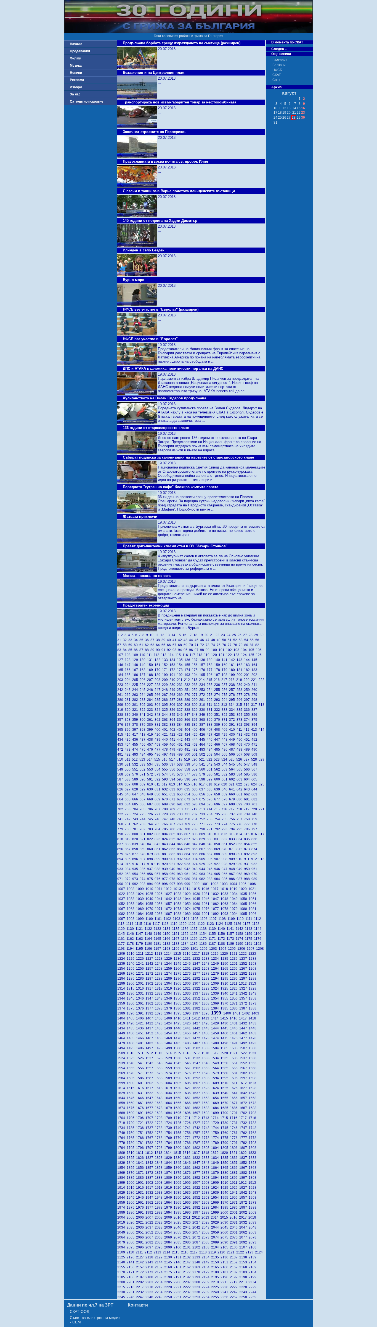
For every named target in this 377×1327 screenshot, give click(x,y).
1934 (169, 1193)
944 (203, 869)
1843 (159, 1163)
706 (151, 809)
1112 (258, 919)
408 (218, 730)
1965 (178, 1202)
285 (158, 700)
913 (262, 859)
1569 (122, 1073)
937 (151, 869)
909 (233, 859)
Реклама (77, 80)
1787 (197, 1143)
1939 (216, 1193)
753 (210, 819)
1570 (131, 1073)
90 (158, 650)
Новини (76, 73)
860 (151, 849)
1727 (197, 1123)
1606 (187, 1083)
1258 (159, 968)
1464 (122, 1038)
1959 (122, 1202)
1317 (150, 988)
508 (247, 754)
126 (259, 655)
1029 (187, 894)
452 (254, 739)
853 (240, 844)
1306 (187, 983)
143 (240, 660)
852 (233, 844)
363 (165, 720)
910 (240, 859)
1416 (234, 1018)
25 (235, 635)
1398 (206, 1013)
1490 (225, 1043)
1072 (169, 909)
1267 (244, 968)
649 (151, 794)
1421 (140, 1023)
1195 (140, 949)
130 (143, 660)
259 (247, 690)
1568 (253, 1068)
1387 (244, 1008)
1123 (211, 924)
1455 (178, 1033)
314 (232, 705)
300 (128, 705)
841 (151, 844)
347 (188, 715)
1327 (244, 988)
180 (233, 670)
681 (247, 799)
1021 (252, 889)
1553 (253, 1063)
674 (195, 799)
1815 (178, 1153)
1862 (197, 1168)
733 (203, 814)
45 (197, 640)
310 (203, 705)
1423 (159, 1023)
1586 (140, 1078)
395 (121, 730)
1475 (225, 1038)
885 (195, 854)
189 (158, 675)
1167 (176, 939)
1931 (140, 1193)
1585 (131, 1078)
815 (247, 834)
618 (210, 784)
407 (210, 730)
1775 (225, 1138)
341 (143, 715)
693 (195, 804)
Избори (76, 87)
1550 (225, 1063)
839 (136, 844)
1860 (178, 1168)
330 (203, 710)
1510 (131, 1053)
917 (143, 864)
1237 (244, 959)
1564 (216, 1068)
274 (218, 695)
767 (173, 824)
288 (180, 700)
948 (233, 869)
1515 (178, 1053)
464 (203, 744)
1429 (216, 1023)
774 (225, 824)
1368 (206, 1003)
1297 (244, 978)
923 (188, 864)
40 (169, 640)
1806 (234, 1148)
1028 (178, 894)
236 (218, 685)
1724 (169, 1123)
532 (136, 764)
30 (262, 635)
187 (143, 675)
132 (158, 660)
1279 (216, 973)
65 (164, 645)
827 (188, 839)
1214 (168, 954)
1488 (206, 1043)
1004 (234, 884)
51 (230, 640)
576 (180, 774)
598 (203, 779)
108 (128, 655)
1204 (223, 949)
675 (203, 799)
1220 (225, 954)
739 (247, 814)
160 (225, 665)
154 (180, 665)
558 (188, 769)
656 (203, 794)
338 (121, 715)
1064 (234, 904)
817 (262, 834)
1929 (122, 1193)
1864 (216, 1168)
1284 (122, 978)
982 (203, 879)
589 (136, 779)
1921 (187, 1188)
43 (186, 640)
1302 (150, 983)
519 (188, 759)
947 (225, 869)
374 (247, 720)
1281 (234, 973)
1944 (122, 1197)
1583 (253, 1073)
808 (195, 834)
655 (195, 794)
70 (192, 645)
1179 (140, 944)
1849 (216, 1163)
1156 (222, 934)
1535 (225, 1058)
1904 (169, 1183)
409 (225, 730)
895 (128, 859)
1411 (187, 1018)
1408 (159, 1018)
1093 (225, 914)
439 (158, 739)
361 (151, 720)
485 (218, 749)
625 (262, 784)
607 (128, 784)
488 (240, 749)
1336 (187, 993)
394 (254, 725)
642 (240, 789)
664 (121, 799)
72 (203, 645)
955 (143, 874)
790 (203, 829)
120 (215, 655)
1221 (234, 954)
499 (180, 754)
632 (165, 789)
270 (188, 695)
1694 (169, 1113)
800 (136, 834)
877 (136, 854)
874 (254, 849)
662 (247, 794)
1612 (243, 1083)
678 (225, 799)
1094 (234, 914)
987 (240, 879)
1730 (225, 1123)
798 (121, 834)
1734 (122, 1128)
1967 (197, 1202)
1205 (232, 949)
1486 (187, 1043)
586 (254, 774)
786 (173, 829)
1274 (169, 973)
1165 (158, 939)
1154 (203, 934)
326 (173, 710)
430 (233, 735)
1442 (197, 1028)
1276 (187, 973)
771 (203, 824)
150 (151, 665)
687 (151, 804)
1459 (216, 1033)
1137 (194, 929)
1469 (169, 1038)
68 (181, 645)
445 (203, 739)
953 (128, 874)
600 (218, 779)
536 (165, 764)
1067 (122, 909)
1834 (216, 1158)
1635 (178, 1093)
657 (210, 794)
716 (225, 809)
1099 (140, 919)
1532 (197, 1058)
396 (128, 730)
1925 (225, 1188)
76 (225, 645)
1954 (216, 1197)
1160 (258, 934)
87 (142, 650)
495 (151, 754)
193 (188, 675)
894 (121, 859)
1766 (140, 1138)
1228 (159, 959)
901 (173, 859)
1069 (140, 909)
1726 (187, 1123)
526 (240, 759)
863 (173, 849)
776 (240, 824)
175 (195, 670)
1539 (122, 1063)
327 (180, 710)
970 (254, 874)
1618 (159, 1088)
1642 (244, 1093)
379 (143, 725)
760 (121, 824)
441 (173, 739)
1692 (150, 1113)
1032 (216, 894)
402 (173, 730)
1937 (197, 1193)
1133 (158, 929)
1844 (169, 1163)
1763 (253, 1133)
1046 (206, 899)
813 (232, 834)
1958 (253, 1197)
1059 (187, 904)
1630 (131, 1093)
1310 (225, 983)
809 (203, 834)
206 (143, 680)
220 (247, 680)
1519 (215, 1053)
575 (173, 774)
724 (136, 814)
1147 (140, 934)
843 (165, 844)
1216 (187, 954)
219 (240, 680)
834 (240, 839)
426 (203, 735)
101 (222, 650)
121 (222, 655)
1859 (169, 1168)
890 (233, 854)
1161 (121, 939)
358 (128, 720)
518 (180, 759)
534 (151, 764)
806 (180, 834)
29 (257, 635)
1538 (253, 1058)
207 (151, 680)
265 (151, 695)
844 (173, 844)
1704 (122, 1118)
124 (244, 655)
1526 (140, 1058)
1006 (252, 884)
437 (143, 739)
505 (225, 754)
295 (233, 700)
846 (188, 844)
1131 (140, 929)
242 (121, 690)
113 (164, 655)
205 (136, 680)
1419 (122, 1023)
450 (240, 739)
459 (165, 744)
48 (214, 640)
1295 (225, 978)
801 (143, 834)
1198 (167, 949)
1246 (187, 964)
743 (136, 819)
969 (247, 874)
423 (180, 735)
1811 (140, 1153)
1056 (159, 904)
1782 (150, 1143)
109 (136, 655)
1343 (253, 993)
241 (254, 685)
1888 (159, 1178)
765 (158, 824)
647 (136, 794)
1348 (159, 998)
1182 (167, 944)
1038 (131, 899)
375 (254, 720)
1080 (244, 909)
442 (180, 739)
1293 (206, 978)
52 (236, 640)
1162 (131, 939)
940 (173, 869)
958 (165, 874)
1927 (244, 1188)
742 (128, 819)
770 (195, 824)
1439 (169, 1028)
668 (151, 799)
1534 (216, 1058)
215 (210, 680)
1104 (186, 919)
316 (247, 705)
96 (192, 650)
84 (125, 650)
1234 (216, 959)
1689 (122, 1113)
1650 (178, 1098)
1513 (159, 1053)
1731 (234, 1123)
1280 (225, 973)
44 (192, 640)
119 (207, 655)
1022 (122, 894)
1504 (216, 1048)
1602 (150, 1083)
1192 (258, 944)
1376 (140, 1008)
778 (254, 824)
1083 (131, 914)
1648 (159, 1098)
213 (195, 680)
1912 (243, 1183)
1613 (252, 1083)
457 (151, 744)
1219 (215, 954)
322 (143, 710)
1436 (140, 1028)
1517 (196, 1053)
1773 (206, 1138)
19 (202, 635)
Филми (75, 58)
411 (240, 730)
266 (158, 695)
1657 (244, 1098)
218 (232, 680)
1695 (178, 1113)
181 (240, 670)
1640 (225, 1093)
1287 (150, 978)
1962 (150, 1202)
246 (151, 690)
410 (233, 730)
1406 (140, 1018)
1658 (253, 1098)
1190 (240, 944)
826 (180, 839)
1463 (253, 1033)
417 (136, 735)
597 (195, 779)
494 (143, 754)
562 (218, 769)
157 (203, 665)
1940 (225, 1193)
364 (173, 720)
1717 (243, 1118)
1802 (197, 1148)
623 (247, 784)
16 (185, 635)
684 (128, 804)
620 (225, 784)
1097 (122, 919)
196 (210, 675)
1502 (197, 1048)
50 (225, 640)
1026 (159, 894)
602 (233, 779)
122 (229, 655)
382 (165, 725)
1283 (253, 973)
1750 (131, 1133)
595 (180, 779)
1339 (216, 993)
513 (143, 759)
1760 (225, 1133)
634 (180, 789)
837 (121, 844)
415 (121, 735)
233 (195, 685)
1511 (140, 1053)
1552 (244, 1063)
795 (240, 829)
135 (180, 660)
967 (233, 874)
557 (180, 769)
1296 (234, 978)
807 (188, 834)
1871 (140, 1173)
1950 (178, 1197)
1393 (159, 1013)
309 (195, 705)
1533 (206, 1058)
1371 (234, 1003)
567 (254, 769)
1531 (187, 1058)
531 (128, 764)
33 (131, 640)
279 (254, 695)
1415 (225, 1018)
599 (210, 779)
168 (143, 670)
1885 (131, 1178)
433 (254, 735)
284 (151, 700)
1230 (178, 959)
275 (225, 695)
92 (169, 650)
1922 (197, 1188)
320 (128, 710)
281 (128, 700)
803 (158, 834)
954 (136, 874)
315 (240, 705)
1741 (187, 1128)
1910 (225, 1183)
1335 (178, 993)
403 (180, 730)
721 (262, 809)
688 (158, 804)
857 (128, 849)
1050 (244, 899)
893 (254, 854)
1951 (187, 1197)
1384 (216, 1008)
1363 (159, 1003)
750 (188, 819)
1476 (234, 1038)
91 (164, 650)
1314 (122, 988)
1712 (196, 1118)
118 (200, 655)
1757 (197, 1133)
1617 (150, 1088)
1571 (140, 1073)
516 (165, 759)
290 (195, 700)
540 (195, 764)
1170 (203, 939)
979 (180, 879)
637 (203, 789)
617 (202, 784)
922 (180, 864)
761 (128, 824)
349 (203, 715)
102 (229, 650)
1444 (216, 1028)
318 (262, 705)
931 (247, 864)
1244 (169, 964)
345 (173, 715)
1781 (140, 1143)
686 (143, 804)
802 (151, 834)
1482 (150, 1043)
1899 (122, 1183)
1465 (131, 1038)
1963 (159, 1202)
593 (165, 779)
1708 (159, 1118)
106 (259, 650)
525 (232, 759)
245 (143, 690)
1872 (150, 1173)
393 (247, 725)
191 (173, 675)
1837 (244, 1158)
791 (210, 829)
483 (203, 749)
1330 (131, 993)
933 (121, 869)
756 (233, 819)
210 (173, 680)
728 (165, 814)
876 (128, 854)
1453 (159, 1033)
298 (254, 700)
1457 (197, 1033)
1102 (168, 919)
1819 (215, 1153)
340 (136, 715)
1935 (178, 1193)
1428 (206, 1023)
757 (240, 819)
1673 (253, 1103)
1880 (225, 1173)
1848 (206, 1163)
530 (121, 764)
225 (136, 685)
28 (251, 635)
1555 (131, 1068)
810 (210, 834)
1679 (169, 1108)
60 (136, 645)
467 (225, 744)
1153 (194, 934)
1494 (122, 1048)
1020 (243, 889)
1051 (253, 899)
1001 (206, 884)
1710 (178, 1118)
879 (151, 854)
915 (128, 864)
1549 (216, 1063)
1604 (169, 1083)
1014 (187, 889)
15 (179, 635)
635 (188, 789)
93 (175, 650)
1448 (253, 1028)
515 (158, 759)
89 (153, 650)
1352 (197, 998)
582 (225, 774)
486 (225, 749)
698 (233, 804)
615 (188, 784)
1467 (150, 1038)
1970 (225, 1202)
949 (240, 869)
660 (233, 794)
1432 (244, 1023)
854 (247, 844)
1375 (131, 1008)
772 (210, 824)
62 (147, 645)
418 (143, 735)
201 (247, 675)
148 (136, 665)
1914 (122, 1188)
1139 (212, 929)
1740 (178, 1128)
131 (151, 660)
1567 (244, 1068)
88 (147, 650)
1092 (216, 914)
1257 (150, 968)
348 (195, 715)
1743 (206, 1128)
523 (217, 759)
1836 (234, 1158)
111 (150, 655)
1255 (131, 968)
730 (180, 814)
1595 (225, 1078)
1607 (197, 1083)
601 (225, 779)
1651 (187, 1098)
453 (121, 744)
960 (180, 874)
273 (210, 695)
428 (218, 735)
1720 (131, 1123)
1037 (122, 899)
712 (195, 809)
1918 (159, 1188)
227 (151, 685)
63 (153, 645)
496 (158, 754)
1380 (178, 1008)
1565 (225, 1068)
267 (165, 695)
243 (128, 690)
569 (128, 774)
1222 (243, 954)
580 (210, 774)
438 (151, 739)
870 (225, 849)
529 (262, 759)
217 (225, 680)
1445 (225, 1028)
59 (131, 645)
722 (121, 814)
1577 (197, 1073)
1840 (131, 1163)
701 (254, 804)
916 (136, 864)
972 (128, 879)
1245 (178, 964)
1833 (206, 1158)
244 (136, 690)
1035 (244, 894)
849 (210, 844)
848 (203, 844)
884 (188, 854)
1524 (122, 1058)
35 (142, 640)
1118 (165, 924)
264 (143, 695)
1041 (159, 899)
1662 (150, 1103)
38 (158, 640)
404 (188, 730)
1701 (234, 1113)
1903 (159, 1183)
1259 (169, 968)
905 (203, 859)
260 (254, 690)
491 (121, 754)
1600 (131, 1083)
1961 (140, 1202)
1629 (122, 1093)
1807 (244, 1148)
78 (236, 645)
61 (142, 645)
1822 (243, 1153)
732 (195, 814)
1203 (214, 949)
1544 (169, 1063)
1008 (131, 889)
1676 (140, 1108)
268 (173, 695)
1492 (244, 1043)
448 (225, 739)
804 (165, 834)
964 (210, 874)
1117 (157, 924)
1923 (206, 1188)
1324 (216, 988)
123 (237, 655)
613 (173, 784)
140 (218, 660)
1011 (159, 889)
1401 (237, 1013)
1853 (253, 1163)
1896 (234, 1178)
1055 (150, 904)
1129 (121, 929)
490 (254, 749)
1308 (206, 983)
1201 (195, 949)
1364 (169, 1003)
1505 (225, 1048)
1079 (234, 909)
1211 (140, 954)
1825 (131, 1158)
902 (180, 859)
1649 (169, 1098)
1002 (215, 884)
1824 (122, 1158)
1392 (150, 1013)
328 (188, 710)
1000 (196, 884)
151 (158, 665)
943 (195, 869)
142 (233, 660)
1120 (183, 924)
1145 (121, 934)
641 (233, 789)
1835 (225, 1158)
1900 (131, 1183)
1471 (187, 1038)
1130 (131, 929)
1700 (225, 1113)
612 (165, 784)
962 (195, 874)
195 (203, 675)
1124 (220, 924)
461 (180, 744)
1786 (187, 1143)
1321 (187, 988)
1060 (197, 904)
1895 (225, 1178)
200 (240, 675)
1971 (234, 1202)
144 (247, 660)
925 (203, 864)
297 (247, 700)
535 (158, 764)
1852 (244, 1163)
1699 (216, 1113)
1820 (225, 1153)
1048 (225, 899)
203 (121, 680)
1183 (176, 944)
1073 (178, 909)
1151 (176, 934)
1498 (159, 1048)
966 (225, 874)
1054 (140, 904)
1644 (122, 1098)
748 (173, 819)
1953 (206, 1197)
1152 (185, 934)
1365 (178, 1003)
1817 (196, 1153)
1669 (216, 1103)
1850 (225, 1163)
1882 (244, 1173)
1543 (159, 1063)
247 (158, 690)
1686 (234, 1108)
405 (195, 730)
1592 (197, 1078)
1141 (231, 929)
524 (225, 759)
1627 (244, 1088)
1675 (131, 1108)
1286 (140, 978)
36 (147, 640)
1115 (139, 924)
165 (121, 670)
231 (180, 685)
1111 (249, 919)
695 (210, 804)
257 (233, 690)
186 (136, 675)
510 (121, 759)
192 (180, 675)
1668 (206, 1103)
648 (143, 794)
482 (195, 749)
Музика (76, 65)
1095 (244, 914)
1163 (140, 939)
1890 (178, 1178)
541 (203, 764)
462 (188, 744)
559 (195, 769)
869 (218, 849)
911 (247, 859)
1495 (131, 1048)
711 (188, 809)
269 (180, 695)
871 (233, 849)
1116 (148, 924)
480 (180, 749)
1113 (121, 924)
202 (254, 675)
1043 (178, 899)
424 (188, 735)
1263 (206, 968)
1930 (131, 1193)
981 (195, 879)
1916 (140, 1188)
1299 (122, 983)
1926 (234, 1188)
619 (217, 784)
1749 (122, 1133)
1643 (253, 1093)
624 (255, 784)
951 (254, 869)
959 (173, 874)
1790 (225, 1143)
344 (165, 715)
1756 (187, 1133)
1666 (187, 1103)
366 (188, 720)
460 (173, 744)
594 (173, 779)
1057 (169, 904)
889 (225, 854)
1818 (206, 1153)
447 (218, 739)
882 (173, 854)
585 (247, 774)
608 (136, 784)
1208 (260, 949)
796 (247, 829)
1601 (140, 1083)
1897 (244, 1178)
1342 (244, 993)
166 (128, 670)
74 (214, 645)
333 (225, 710)
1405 (131, 1018)
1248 (206, 964)
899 (158, 859)
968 (240, 874)
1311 (234, 983)
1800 (178, 1148)
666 (136, 799)
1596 (234, 1078)
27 (246, 635)
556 (173, 769)
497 (165, 754)
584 (240, 774)
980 (188, 879)
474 (136, 749)
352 (225, 715)
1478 (253, 1038)
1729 (216, 1123)
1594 (216, 1078)
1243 (159, 964)
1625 (225, 1088)
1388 (253, 1008)
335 (240, 710)
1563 (206, 1068)
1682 (197, 1108)
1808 (253, 1148)
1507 (244, 1048)
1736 (140, 1128)
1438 (159, 1028)
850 (218, 844)
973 (136, 879)
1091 (206, 914)
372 (233, 720)
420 (158, 735)
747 (165, 819)
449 (233, 739)
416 (128, 735)
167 (136, 670)
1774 (216, 1138)
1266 (234, 968)
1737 (150, 1128)
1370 (225, 1003)
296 (240, 700)
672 (180, 799)
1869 (122, 1173)
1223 (252, 954)
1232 (197, 959)
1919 (169, 1188)
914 (121, 864)
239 (240, 685)
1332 (150, 993)
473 (128, 749)
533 (143, 764)
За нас (75, 94)
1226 (140, 959)
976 (158, 879)
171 (165, 670)
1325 (225, 988)
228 (158, 685)
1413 (206, 1018)
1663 (159, 1103)
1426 (187, 1023)
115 (178, 655)
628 (136, 789)
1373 (253, 1003)
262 (128, 695)
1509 (122, 1053)
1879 (216, 1173)
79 (241, 645)
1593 (206, 1078)
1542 (150, 1063)
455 (136, 744)
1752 (150, 1133)
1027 (169, 894)
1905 (178, 1183)
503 (210, 754)
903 (188, 859)
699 (240, 804)
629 (143, 789)
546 (240, 764)
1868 (253, 1168)
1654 (216, 1098)
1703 (253, 1113)
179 (225, 670)
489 (247, 749)
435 (128, 739)
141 (225, 660)
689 (165, 804)
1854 (122, 1168)
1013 (178, 889)
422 (173, 735)
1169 (194, 939)
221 (255, 680)
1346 (140, 998)
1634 (169, 1093)
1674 (122, 1108)
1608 (206, 1083)
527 (247, 759)
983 (210, 879)
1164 (149, 939)
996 (165, 884)
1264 (216, 968)
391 (233, 725)
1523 (252, 1053)
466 (218, 744)
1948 (159, 1197)
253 (203, 690)
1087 (169, 914)
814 (240, 834)
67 (175, 645)
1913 (252, 1183)
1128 (256, 924)
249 (173, 690)
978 (173, 879)
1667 (197, 1103)
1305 (178, 983)
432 (247, 735)
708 (165, 809)
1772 (197, 1138)
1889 (169, 1178)
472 (121, 749)
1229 (169, 959)
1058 (178, 904)
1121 (192, 924)
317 (255, 705)
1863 (206, 1168)
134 (173, 660)
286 (165, 700)
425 (195, 735)
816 (255, 834)
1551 (234, 1063)
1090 (197, 914)
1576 (187, 1073)
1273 (159, 973)
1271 (140, 973)
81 (252, 645)
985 (225, 879)
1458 (206, 1033)
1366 (187, 1003)
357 (121, 720)
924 (195, 864)
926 (210, 864)
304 (158, 705)
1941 (234, 1193)
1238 (253, 959)
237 (225, 685)
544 (225, 764)
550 (128, 769)
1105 (195, 919)
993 (143, 884)
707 (158, 809)
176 (203, 670)
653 (180, 794)
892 (247, 854)
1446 (234, 1028)
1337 (197, 993)
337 (254, 710)
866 (195, 849)
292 (210, 700)
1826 (140, 1158)
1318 (159, 988)
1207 (251, 949)
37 (153, 640)
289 (188, 700)
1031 (206, 894)
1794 (122, 1148)
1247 (197, 964)
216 (217, 680)
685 (136, 804)
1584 (122, 1078)
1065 (244, 904)
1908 (206, 1183)
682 (254, 799)
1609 (216, 1083)
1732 (244, 1123)
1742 (197, 1128)
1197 (158, 949)
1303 (159, 983)
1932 (150, 1193)
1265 (225, 968)
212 (188, 680)
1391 (140, 1013)
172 (173, 670)
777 (247, 824)
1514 (168, 1053)
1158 (240, 934)
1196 (149, 949)
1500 (178, 1048)
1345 (131, 998)
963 (203, 874)
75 (219, 645)
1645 (131, 1098)
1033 (225, 894)
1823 (252, 1153)
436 (136, 739)
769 (188, 824)
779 (121, 829)
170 (158, 670)
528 (255, 759)
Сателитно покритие (86, 101)
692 (188, 804)
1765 (131, 1138)
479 (173, 749)
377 (128, 725)
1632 (150, 1093)
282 (136, 700)
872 (240, 849)
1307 (197, 983)
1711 (187, 1118)
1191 (249, 944)
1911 (234, 1183)
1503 (206, 1048)
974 (143, 879)
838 (128, 844)
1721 (140, 1123)
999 (188, 884)
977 (165, 879)
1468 (159, 1038)
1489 (216, 1043)
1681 (187, 1108)
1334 (169, 993)
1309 (216, 983)
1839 (122, 1163)
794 (233, 829)
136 (188, 660)
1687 (244, 1108)
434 (121, 739)
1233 (206, 959)
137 (195, 660)
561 (210, 769)
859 (143, 849)
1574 (169, 1073)
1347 (150, 998)
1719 (122, 1123)
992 (136, 884)
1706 (140, 1118)
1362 (150, 1003)
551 (136, 769)
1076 (206, 909)
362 (158, 720)
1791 (234, 1143)
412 (247, 730)
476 (151, 749)
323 (151, 710)
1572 (150, 1073)
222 (262, 680)
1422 (150, 1023)
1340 (225, 993)
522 (210, 759)
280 (121, 700)
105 (252, 650)
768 (180, 824)
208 (158, 680)
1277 (197, 973)
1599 (122, 1083)
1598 (253, 1078)
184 (121, 675)
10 (152, 635)
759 (254, 819)
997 (173, 884)
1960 (131, 1202)
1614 (122, 1088)
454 (128, 744)
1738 (159, 1128)
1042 (169, 899)
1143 (249, 929)
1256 (140, 968)
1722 (150, 1123)
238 (233, 685)
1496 (140, 1048)
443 (188, 739)
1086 (159, 914)
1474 (216, 1038)
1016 (206, 889)
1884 (122, 1178)
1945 (131, 1197)
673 (188, 799)
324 (158, 710)
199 (233, 675)
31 (120, 640)
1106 (204, 919)
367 (195, 720)
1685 (225, 1108)
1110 (241, 919)
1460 (225, 1033)
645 (121, 794)
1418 (252, 1018)
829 (203, 839)
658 (218, 794)
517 (173, 759)
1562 (197, 1068)
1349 (169, 998)
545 (233, 764)
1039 (140, 899)
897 (143, 859)
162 (240, 665)
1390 (131, 1013)
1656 (234, 1098)
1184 (185, 944)
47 (208, 640)
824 (165, 839)
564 (233, 769)
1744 (216, 1128)
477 (158, 749)
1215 (178, 954)
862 (165, 849)
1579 (216, 1073)
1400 (228, 1013)
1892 (197, 1178)
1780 (131, 1143)
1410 (178, 1018)
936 (143, 869)
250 (180, 690)
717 (232, 809)
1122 (201, 924)
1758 (206, 1133)
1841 (140, 1163)
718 (240, 809)
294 (225, 700)
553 (151, 769)
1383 (206, 1008)
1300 (131, 983)
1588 (159, 1078)
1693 (159, 1113)
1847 (197, 1163)
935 (136, 869)
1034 (234, 894)
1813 (159, 1153)
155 (188, 665)
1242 (150, 964)
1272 (150, 973)
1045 (197, 899)
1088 (178, 914)
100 (215, 650)
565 (240, 769)
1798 (159, 1148)
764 (151, 824)
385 (188, 725)
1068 (131, 909)
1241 (140, 964)
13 (168, 635)
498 (173, 754)
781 (136, 829)
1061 (206, 904)
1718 (252, 1118)
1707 (150, 1118)
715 (217, 809)
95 (186, 650)
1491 (234, 1043)
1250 (225, 964)
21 (213, 635)
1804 (216, 1148)
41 (175, 640)
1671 (234, 1103)
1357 (244, 998)
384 (180, 725)
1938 (206, 1193)
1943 (253, 1193)
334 (233, 710)
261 (121, 695)
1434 (122, 1028)
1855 (131, 1168)
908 (225, 859)
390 (225, 725)
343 (158, 715)
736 (225, 814)
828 (195, 839)
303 (151, 705)
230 (173, 685)
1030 (197, 894)
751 (195, 819)
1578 (206, 1073)
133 (165, 660)
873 (247, 849)
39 (164, 640)
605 (254, 779)
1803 (206, 1148)
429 (225, 735)
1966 (187, 1202)
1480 (131, 1043)
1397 (197, 1013)
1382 (197, 1008)
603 (240, 779)
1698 (206, 1113)
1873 (159, 1173)
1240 (131, 964)
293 (218, 700)
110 (143, 655)
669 (158, 799)
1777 (244, 1138)
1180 (149, 944)
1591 (187, 1078)
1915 (131, 1188)
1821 (234, 1153)
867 (203, 849)
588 (128, 779)
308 (188, 705)
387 (203, 725)
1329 (122, 993)
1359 (122, 1003)
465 (210, 744)
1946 (140, 1197)
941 (180, 869)
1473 (206, 1038)
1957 (244, 1197)
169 (151, 670)
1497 (150, 1048)
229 (165, 685)
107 (121, 655)
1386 (234, 1008)
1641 (234, 1093)
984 (218, 879)
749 (180, 819)
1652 (197, 1098)
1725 (178, 1123)
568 (121, 774)
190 (165, 675)
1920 (178, 1188)
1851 (234, 1163)
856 (121, 849)
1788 (206, 1143)
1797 (150, 1148)
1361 (140, 1003)
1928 (253, 1188)
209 (165, 680)
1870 (131, 1173)
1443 (206, 1028)
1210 (131, 954)
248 (165, 690)
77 (230, 645)
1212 (150, 954)
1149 (158, 934)
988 (247, 879)
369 (210, 720)
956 (151, 874)
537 (173, 764)
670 (165, 799)
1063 (225, 904)
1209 (122, 954)
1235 (225, 959)
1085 (150, 914)
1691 (140, 1113)
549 (121, 769)
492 (128, 754)
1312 (243, 983)
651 (165, 794)
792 (218, 829)
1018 (225, 889)
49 (219, 640)
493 (136, 754)
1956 (234, 1197)
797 (254, 829)
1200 (185, 949)
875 (121, 854)
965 (218, 874)
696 (218, 804)
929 (233, 864)
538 (180, 764)
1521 (234, 1053)
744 (143, 819)
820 (136, 839)
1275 (178, 973)
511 (128, 759)
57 (120, 645)
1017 (215, 889)
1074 (187, 909)
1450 (131, 1033)
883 (180, 854)
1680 (178, 1108)
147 (128, 665)
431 (240, 735)
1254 (122, 968)
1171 (212, 939)
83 (120, 650)
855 (254, 844)
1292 (197, 978)
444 (195, 739)
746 (158, 819)
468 (233, 744)
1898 (253, 1178)
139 (210, 660)
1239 (122, 964)
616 (195, 784)
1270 (131, 973)
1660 (131, 1103)
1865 (225, 1168)
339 (128, 715)
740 (254, 814)
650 (158, 794)
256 (225, 690)
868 (210, 849)
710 (180, 809)
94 (181, 650)
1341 (234, 993)
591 (151, 779)
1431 (234, 1023)
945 (210, 869)
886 (203, 854)
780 (128, 829)
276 (233, 695)
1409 (169, 1018)
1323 (206, 988)
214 (202, 680)
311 (210, 705)
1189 (231, 944)
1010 (150, 889)
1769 (169, 1138)
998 (180, 884)
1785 (178, 1143)
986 (233, 879)
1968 (206, 1202)
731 (188, 814)
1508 (253, 1048)
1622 (197, 1088)
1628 (253, 1088)
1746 (234, 1128)
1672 (244, 1103)
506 (233, 754)
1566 (234, 1068)
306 (173, 705)
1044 (187, 899)
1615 (131, 1088)
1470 (178, 1038)
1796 (140, 1148)
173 (180, 670)
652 (173, 794)
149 (143, 665)
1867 (244, 1168)
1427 (197, 1023)
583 (233, 774)
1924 (216, 1188)
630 (151, 789)
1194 (131, 949)
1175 (249, 939)
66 (169, 645)
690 (173, 804)
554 (158, 769)
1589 (169, 1078)
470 (247, 744)
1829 (169, 1158)
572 (151, 774)
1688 (253, 1108)
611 (158, 784)
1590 (178, 1078)
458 (158, 744)
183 (254, 670)
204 (128, 680)
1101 (159, 919)
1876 (187, 1173)
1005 (243, 884)
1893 (206, 1178)
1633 (159, 1093)
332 (218, 710)
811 (217, 834)
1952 (197, 1197)
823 (158, 839)
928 (225, 864)
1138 (203, 929)
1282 (244, 973)
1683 (206, 1108)
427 (210, 735)
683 (121, 804)
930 (240, 864)
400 (158, 730)
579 (203, 774)
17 (190, 635)
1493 (253, 1043)
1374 (122, 1008)
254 (210, 690)
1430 (225, 1023)
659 (225, 794)
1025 (150, 894)
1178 (131, 944)
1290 (178, 978)
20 (207, 635)
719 (247, 809)
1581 (234, 1073)
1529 (169, 1058)
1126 (238, 924)
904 (195, 859)
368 (203, 720)
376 (121, 725)
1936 (187, 1193)
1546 (187, 1063)
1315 (131, 988)
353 (233, 715)
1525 (131, 1058)
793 (225, 829)
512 (135, 759)
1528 (159, 1058)
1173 (231, 939)
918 (151, 864)
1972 (244, 1202)
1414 (215, 1018)
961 (188, 874)
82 (257, 645)
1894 (216, 1178)
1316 (140, 988)
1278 (206, 973)
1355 (225, 998)
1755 (178, 1133)
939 (165, 869)
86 (136, 650)
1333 (159, 993)
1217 (196, 954)
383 (173, 725)
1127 (247, 924)
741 (121, 819)
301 (136, 705)
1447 (244, 1028)
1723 (159, 1123)
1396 (187, 1013)
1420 (131, 1023)
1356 (234, 998)
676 (210, 799)
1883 (253, 1173)
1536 (234, 1058)
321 (136, 710)
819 (128, 839)
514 (150, 759)
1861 (187, 1168)
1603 (159, 1083)
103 (237, 650)
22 (218, 635)
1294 (216, 978)
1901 (140, 1183)
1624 (216, 1088)
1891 (187, 1178)
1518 (206, 1053)
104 (244, 650)
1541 (140, 1063)
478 (165, 749)
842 (158, 844)
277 (240, 695)
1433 (253, 1023)
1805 (225, 1148)
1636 (187, 1093)
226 (143, 685)
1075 (197, 909)
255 (218, 690)
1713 (206, 1118)
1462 (244, 1033)
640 (225, 789)
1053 (131, 904)
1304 (169, 983)
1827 (150, 1158)
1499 (169, 1048)
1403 (255, 1013)
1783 (159, 1143)
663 (254, 794)
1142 (240, 929)
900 (165, 859)
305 (165, 705)
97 (197, 650)
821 (143, 839)
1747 (244, 1128)
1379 (169, 1008)
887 (210, 854)
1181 (158, 944)
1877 (197, 1173)
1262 (197, 968)
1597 (244, 1078)
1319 (169, 988)
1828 (159, 1158)
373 (240, 720)
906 (210, 859)
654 (188, 794)
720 (255, 809)
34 (136, 640)
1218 (206, 954)
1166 (167, 939)
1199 (176, 949)
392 (240, 725)
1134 (167, 929)
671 (173, 799)
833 (233, 839)
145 (254, 660)
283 (143, 700)
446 (210, 739)
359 (136, 720)
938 (158, 869)
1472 (197, 1038)
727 (158, 814)
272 (203, 695)
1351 (187, 998)
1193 (121, 949)
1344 (122, 998)
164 (254, 665)
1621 (187, 1088)
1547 (197, 1063)
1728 (206, 1123)
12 (163, 635)
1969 (216, 1202)
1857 (150, 1168)
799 (128, 834)
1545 (178, 1063)
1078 (225, 909)
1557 (150, 1068)
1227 (150, 959)
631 (158, 789)
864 (180, 849)
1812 (150, 1153)
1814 (168, 1153)
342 (151, 715)
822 (151, 839)
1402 (246, 1013)
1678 (159, 1108)
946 (218, 869)
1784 (169, 1143)
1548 (206, 1063)
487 (233, 749)
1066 (253, 904)
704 (136, 809)
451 (247, 739)
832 (225, 839)
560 (203, 769)
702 (121, 809)
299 (121, 705)
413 (255, 730)
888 (218, 854)
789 (195, 829)
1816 (187, 1153)
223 (121, 685)
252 (195, 690)
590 (143, 779)
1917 (150, 1188)
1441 (187, 1028)
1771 (187, 1138)
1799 (169, 1148)
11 (157, 635)
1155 (212, 934)
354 (240, 715)
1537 (244, 1058)
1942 (244, 1193)
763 (143, 824)
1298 (253, 978)
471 (254, 744)
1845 (178, 1163)
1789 (216, 1143)
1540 (131, 1063)
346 (180, 715)
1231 (187, 959)
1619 (169, 1088)
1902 (150, 1183)
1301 (140, 983)
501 (195, 754)
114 (171, 655)
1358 (253, 998)
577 (188, 774)
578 (195, 774)
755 (225, 819)
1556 (140, 1068)
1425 (178, 1023)
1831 (187, 1158)
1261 (187, 968)
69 (186, 645)
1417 (243, 1018)
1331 (140, 993)
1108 (222, 919)
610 (151, 784)
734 (210, 814)
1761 (234, 1133)
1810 (131, 1153)
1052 (122, 904)
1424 (169, 1023)
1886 (140, 1178)
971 (121, 879)
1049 (234, 899)
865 (188, 849)
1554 (122, 1068)
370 (218, 720)
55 (252, 640)
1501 (187, 1048)
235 (210, 685)
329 (195, 710)
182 (247, 670)
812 (225, 834)
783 (151, 829)
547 (247, 764)
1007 (122, 889)
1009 (140, 889)
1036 (253, 894)
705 (143, 809)
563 (225, 769)
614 (180, 784)
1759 (216, 1133)
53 (241, 640)
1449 (122, 1033)
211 (180, 680)
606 (121, 784)
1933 (159, 1193)
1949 (169, 1197)
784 (158, 829)
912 (255, 859)
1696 (187, 1113)
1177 (121, 944)
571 (143, 774)
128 (128, 660)
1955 (225, 1197)
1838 (253, 1158)
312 (217, 705)
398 (143, 730)
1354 (216, 998)
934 (128, 869)
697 (225, 804)
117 (193, 655)
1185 (194, 944)
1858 (159, 1168)
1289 (169, 978)
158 (210, 665)
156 (195, 665)
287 (173, 700)
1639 (216, 1093)
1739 (169, 1128)
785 (165, 829)
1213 (159, 954)
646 (128, 794)
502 (203, 754)
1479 (122, 1043)
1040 (150, 899)
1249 (216, 964)
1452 (150, 1033)
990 (121, 884)
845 (180, 844)
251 (188, 690)
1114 (130, 924)
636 (195, 789)
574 (165, 774)
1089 (187, 914)
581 (218, 774)
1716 (234, 1118)
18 (196, 635)
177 (210, 670)
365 (180, 720)
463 (195, 744)
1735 (131, 1128)
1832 (197, 1158)
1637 (197, 1093)
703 (128, 809)
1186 (203, 944)
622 (240, 784)
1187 (212, 944)
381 (158, 725)
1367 (197, 1003)
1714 (215, 1118)
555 (165, 769)
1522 (243, 1053)
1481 (140, 1043)
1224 (122, 959)
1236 (234, 959)
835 (247, 839)
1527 (150, 1058)
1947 (150, 1197)
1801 (187, 1148)
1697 (197, 1113)
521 (202, 759)
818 (121, 839)
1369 (216, 1003)
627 (128, 789)
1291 (187, 978)
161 (233, 665)
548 (254, 764)
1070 (150, 909)
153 (173, 665)
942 (188, 869)
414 (262, 730)
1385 (225, 1008)
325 (165, 710)
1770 (178, 1138)
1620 (178, 1088)
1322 (197, 988)
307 (180, 705)
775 (233, 824)
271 (195, 695)
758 (247, 819)
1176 (258, 939)
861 (158, 849)
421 (165, 735)
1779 (122, 1143)
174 (188, 670)
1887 (150, 1178)
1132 (149, 929)
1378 (159, 1008)
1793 (253, 1143)
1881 (234, 1173)
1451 (140, 1033)
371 (225, 720)
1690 (131, 1113)
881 (165, 854)
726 (151, 814)
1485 (178, 1043)
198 (225, 675)
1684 (216, 1108)
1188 (222, 944)
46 (203, 640)
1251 (234, 964)
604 (247, 779)
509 (254, 754)
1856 (140, 1168)
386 (195, 725)
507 (240, 754)
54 (247, 640)
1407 (150, 1018)
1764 (122, 1138)
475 (143, 749)
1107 (213, 919)
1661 (140, 1103)
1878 (206, 1173)
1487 (197, 1043)
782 (143, 829)
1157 (231, 934)
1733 (253, 1123)
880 (158, 854)
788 (188, 829)
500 (188, 754)
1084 (140, 914)
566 (247, 769)
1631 (140, 1093)
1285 (131, 978)
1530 (178, 1058)
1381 (187, 1008)
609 (143, 784)
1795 (131, 1148)
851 (225, 844)
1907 (197, 1183)
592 (158, 779)
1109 (232, 919)
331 (210, 710)
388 (210, 725)
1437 (150, 1028)
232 (188, 685)
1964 (169, 1202)
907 (218, 859)
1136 (185, 929)
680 (240, 799)
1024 (140, 894)
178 (218, 670)
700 (247, 804)
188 (151, 675)
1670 (225, 1103)
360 (143, 720)
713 (202, 809)
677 (218, 799)
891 (240, 854)
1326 (234, 988)
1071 (159, 909)
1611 (234, 1083)
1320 (178, 988)
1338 (206, 993)
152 (165, 665)
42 (181, 640)
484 (210, 749)
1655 (225, 1098)
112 (157, 655)
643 (247, 789)
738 (240, 814)
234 (203, 685)
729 (173, 814)
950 (247, 869)
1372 (244, 1003)
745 (151, 819)
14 (174, 635)
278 (247, 695)
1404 (122, 1018)
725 (143, 814)
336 (247, 710)
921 (173, 864)
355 (247, 715)
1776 (234, 1138)
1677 (150, 1108)
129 (136, 660)
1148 (149, 934)
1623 (206, 1088)
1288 (159, 978)
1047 (216, 899)
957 (158, 874)
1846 (187, 1163)
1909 (216, 1183)
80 (247, 645)
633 (173, 789)
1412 (196, 1018)
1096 (253, 914)
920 (165, 864)
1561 (187, 1068)
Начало (76, 44)
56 (257, 640)
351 (218, 715)
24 (229, 635)
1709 (169, 1118)
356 (254, 715)
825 (173, 839)
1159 (249, 934)
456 (143, 744)
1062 (216, 904)
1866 (234, 1168)
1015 (196, 889)
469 (240, 744)
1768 (159, 1138)
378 (136, 725)
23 (224, 635)
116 (186, 655)
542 (210, 764)
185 (128, 675)
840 (143, 844)
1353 (206, 998)
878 (143, 854)
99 (208, 650)
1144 (258, 929)
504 (218, 754)
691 (180, 804)
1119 (174, 924)
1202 (204, 949)
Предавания (80, 51)
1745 (225, 1128)
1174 (240, 939)
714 (210, 809)
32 (125, 640)
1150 (167, 934)
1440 (178, 1028)
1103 (177, 919)
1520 (225, 1053)
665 (128, 799)
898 (151, 859)
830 (210, 839)
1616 (140, 1088)
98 (203, 650)
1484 (169, 1043)
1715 (225, 1118)
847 (195, 844)
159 (218, 665)
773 (218, 824)
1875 (178, 1173)
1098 (131, 919)
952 (121, 874)
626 (121, 789)
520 (195, 759)
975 (151, 879)
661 (240, 794)
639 (218, 789)
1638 (206, 1093)
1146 (131, 934)
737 (233, 814)
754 (218, 819)
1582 (244, 1073)
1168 (185, 939)
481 (188, 749)
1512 (150, 1053)
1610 (225, 1083)
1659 (122, 1103)
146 (121, 665)
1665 (178, 1103)
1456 (187, 1033)
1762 (244, 1133)
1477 (244, 1038)
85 (131, 650)
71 (197, 645)
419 (151, 735)
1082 (122, 914)
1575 (178, 1073)
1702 (244, 1113)
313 (225, 705)
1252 (244, 964)
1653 (206, 1098)
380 (151, 725)
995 (158, 884)
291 (203, 700)
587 (121, 779)
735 (218, 814)
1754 (169, 1133)
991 (128, 884)
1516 (187, 1053)
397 (136, 730)
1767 (150, 1138)
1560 (178, 1068)
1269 (122, 973)
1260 (178, 968)
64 (158, 645)
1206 (242, 949)
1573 (159, 1073)
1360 (131, 1003)
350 (210, 715)
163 (247, 665)
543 (218, 764)
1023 (131, 894)
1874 (169, 1173)
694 (203, 804)
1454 (169, 1033)
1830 (178, 1158)
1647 (150, 1098)
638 (210, 789)
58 (125, 645)
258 (240, 690)
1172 (222, 939)
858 (136, 849)
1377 (150, 1008)
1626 (234, 1088)
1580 (225, 1073)
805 (173, 834)
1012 (168, 889)
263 (136, 695)
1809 (122, 1153)
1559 (169, 1068)
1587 (150, 1078)
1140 (222, 929)
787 (180, 829)
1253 (253, 964)
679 (233, 799)
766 (165, 824)
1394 (169, 1013)
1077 (216, 909)
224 (128, 685)
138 (203, 660)
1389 (122, 1013)
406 (203, 730)
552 (143, 769)
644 (254, 789)
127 (121, 660)
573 (158, 774)
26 (240, 635)
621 (232, 784)
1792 (244, 1143)
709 (173, 809)
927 (218, 864)
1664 (169, 1103)
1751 (140, 1133)
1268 (253, 968)
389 (218, 725)
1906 (187, 1183)
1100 (150, 919)
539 (188, 764)
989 (254, 879)
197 (218, 675)
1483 (159, 1043)
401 (165, 730)
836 (254, 839)
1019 (234, 889)
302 (143, 705)
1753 (159, 1133)
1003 (224, 884)
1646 (140, 1098)
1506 (234, 1048)
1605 (178, 1083)
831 (218, 839)
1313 (252, 983)
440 (165, 739)
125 (252, 655)
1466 (140, 1038)
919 (158, 864)
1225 (131, 959)
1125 (229, 924)
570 (136, 774)
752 (203, 819)
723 (128, 814)
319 (121, 710)
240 (247, 685)
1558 (159, 1068)
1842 (150, 1163)
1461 (234, 1033)
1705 (131, 1118)
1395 (178, 1013)
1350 (178, 998)
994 (151, 884)
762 (136, 824)
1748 (253, 1128)
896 (136, 859)
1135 (176, 929)
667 (143, 799)
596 (188, 779)
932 (254, 864)
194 (195, 675)
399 (151, 730)
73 (208, 645)
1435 (131, 1028)
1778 (253, 1138)
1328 (253, 988)
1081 (253, 909)
